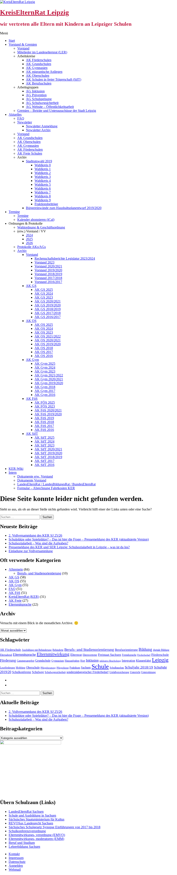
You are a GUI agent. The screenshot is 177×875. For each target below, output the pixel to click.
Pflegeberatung (48, 668)
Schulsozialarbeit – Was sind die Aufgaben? (38, 543)
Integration (128, 660)
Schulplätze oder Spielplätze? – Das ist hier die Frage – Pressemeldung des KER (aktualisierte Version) (79, 539)
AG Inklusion (35, 91)
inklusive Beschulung (110, 661)
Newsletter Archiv (38, 130)
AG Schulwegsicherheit (42, 103)
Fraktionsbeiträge (46, 204)
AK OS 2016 (44, 356)
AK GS (31, 286)
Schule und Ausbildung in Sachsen (32, 815)
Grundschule (43, 660)
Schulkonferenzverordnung (27, 831)
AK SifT (32, 433)
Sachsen (86, 667)
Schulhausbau (117, 667)
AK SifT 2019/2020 (48, 453)
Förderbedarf (143, 655)
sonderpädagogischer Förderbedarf (87, 672)
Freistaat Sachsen (109, 654)
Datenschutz (17, 862)
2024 (29, 235)
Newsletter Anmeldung (41, 126)
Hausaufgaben (72, 660)
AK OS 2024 (44, 328)
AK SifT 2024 (44, 441)
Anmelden (16, 865)
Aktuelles (15, 114)
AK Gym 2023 (45, 371)
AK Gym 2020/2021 (49, 379)
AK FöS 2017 (44, 426)
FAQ (20, 118)
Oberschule (33, 667)
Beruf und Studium (22, 843)
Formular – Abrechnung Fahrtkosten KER (46, 488)
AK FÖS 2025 (45, 402)
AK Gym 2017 (45, 391)
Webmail (15, 869)
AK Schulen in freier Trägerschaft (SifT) (53, 79)
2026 (29, 243)
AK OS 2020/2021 (48, 340)
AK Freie (15, 600)
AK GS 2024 (44, 293)
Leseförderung (7, 667)
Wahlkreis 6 (43, 188)
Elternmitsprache (20, 604)
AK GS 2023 (44, 297)
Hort (82, 660)
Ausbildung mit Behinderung (37, 649)
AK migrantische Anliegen (44, 72)
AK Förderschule (10, 649)
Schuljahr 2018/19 (139, 667)
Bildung (145, 649)
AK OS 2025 (44, 324)
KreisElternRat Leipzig (34, 12)
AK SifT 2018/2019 (48, 457)
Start (12, 40)
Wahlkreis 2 (43, 173)
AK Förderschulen (38, 60)
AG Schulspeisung (39, 99)
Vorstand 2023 (44, 262)
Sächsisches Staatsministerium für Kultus (36, 819)
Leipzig (160, 660)
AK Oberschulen (37, 75)
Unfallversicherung (119, 672)
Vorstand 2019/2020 (48, 270)
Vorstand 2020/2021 (48, 266)
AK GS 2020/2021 (48, 301)
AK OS (31, 321)
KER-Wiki (16, 468)
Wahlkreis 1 (43, 169)
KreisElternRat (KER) (24, 596)
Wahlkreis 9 (43, 200)
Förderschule (160, 654)
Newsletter (24, 122)
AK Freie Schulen (29, 153)
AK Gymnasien (36, 68)
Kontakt (14, 854)
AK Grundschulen (38, 64)
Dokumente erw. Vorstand (35, 476)
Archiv (22, 251)
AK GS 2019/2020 (48, 305)
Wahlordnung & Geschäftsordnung (41, 227)
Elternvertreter (90, 654)
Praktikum (75, 667)
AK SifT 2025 (44, 437)
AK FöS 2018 (44, 422)
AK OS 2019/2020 (48, 344)
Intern (13, 472)
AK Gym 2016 (45, 395)
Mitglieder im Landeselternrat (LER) (42, 52)
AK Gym (32, 360)
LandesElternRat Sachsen (26, 811)
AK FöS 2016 (44, 430)
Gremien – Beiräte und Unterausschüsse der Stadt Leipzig (56, 110)
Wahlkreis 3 (43, 177)
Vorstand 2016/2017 (48, 282)
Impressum (16, 858)
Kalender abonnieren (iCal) (35, 219)
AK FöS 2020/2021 (48, 410)
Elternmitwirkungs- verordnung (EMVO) (37, 835)
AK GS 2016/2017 (48, 317)
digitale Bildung (161, 649)
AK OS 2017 (44, 352)
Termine (14, 212)
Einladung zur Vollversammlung (31, 551)
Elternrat (76, 654)
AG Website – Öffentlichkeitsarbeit (50, 107)
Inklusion (92, 660)
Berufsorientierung (126, 649)
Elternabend (6, 654)
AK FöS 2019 (44, 418)
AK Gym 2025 (45, 363)
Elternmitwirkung (53, 654)
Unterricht (135, 672)
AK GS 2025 (44, 289)
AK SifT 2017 (44, 461)
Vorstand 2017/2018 (48, 278)
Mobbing (20, 667)
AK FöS (32, 398)
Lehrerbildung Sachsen (24, 846)
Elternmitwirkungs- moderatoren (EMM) (36, 839)
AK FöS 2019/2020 (48, 414)
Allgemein (16, 569)
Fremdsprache (129, 654)
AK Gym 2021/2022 (49, 375)
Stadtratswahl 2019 (39, 161)
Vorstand (23, 48)
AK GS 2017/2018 (48, 313)
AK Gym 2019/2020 (49, 383)
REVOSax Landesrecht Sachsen (31, 823)
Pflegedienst (63, 668)
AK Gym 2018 (45, 387)
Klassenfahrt (143, 660)
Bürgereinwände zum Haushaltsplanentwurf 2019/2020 (63, 208)
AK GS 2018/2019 (48, 309)
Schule (100, 666)
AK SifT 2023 (44, 445)
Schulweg (38, 672)
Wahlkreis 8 (43, 196)
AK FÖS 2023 (45, 406)
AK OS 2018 (44, 348)
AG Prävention (36, 95)
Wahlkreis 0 (43, 165)
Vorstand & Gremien (23, 44)
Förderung (8, 660)
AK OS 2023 (44, 332)
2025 (29, 239)
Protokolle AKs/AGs (31, 247)
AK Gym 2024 (45, 367)
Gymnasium (57, 660)
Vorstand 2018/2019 (48, 274)
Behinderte (57, 649)
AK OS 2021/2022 (48, 336)
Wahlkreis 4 (43, 180)
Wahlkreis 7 (43, 192)
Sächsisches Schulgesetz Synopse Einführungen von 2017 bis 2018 (54, 827)
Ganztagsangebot (25, 660)
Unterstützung (148, 672)
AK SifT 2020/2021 (48, 449)
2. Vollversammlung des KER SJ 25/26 (35, 535)
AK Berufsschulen (38, 83)
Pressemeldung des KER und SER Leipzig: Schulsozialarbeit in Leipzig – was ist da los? (69, 547)
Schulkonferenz (21, 672)
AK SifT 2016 (44, 465)
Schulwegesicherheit (55, 672)
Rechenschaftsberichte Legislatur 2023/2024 (65, 258)
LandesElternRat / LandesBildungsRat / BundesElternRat (56, 484)
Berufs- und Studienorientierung (39, 573)
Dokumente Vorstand (31, 480)
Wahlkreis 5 (43, 184)
